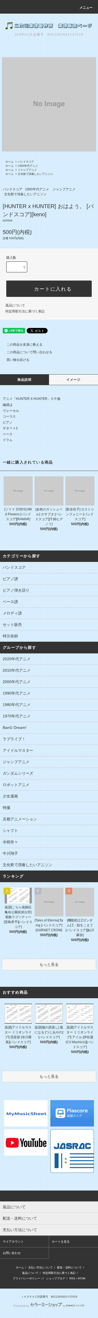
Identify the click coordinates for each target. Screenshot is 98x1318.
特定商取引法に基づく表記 (25, 311)
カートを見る (61, 1241)
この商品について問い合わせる (29, 352)
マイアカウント (13, 1241)
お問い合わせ (12, 1253)
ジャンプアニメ (27, 169)
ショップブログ (55, 1278)
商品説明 (24, 380)
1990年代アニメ (28, 165)
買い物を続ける (18, 360)
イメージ (73, 380)
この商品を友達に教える (24, 344)
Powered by (21, 1305)
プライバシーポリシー (26, 1278)
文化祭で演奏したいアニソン (35, 173)
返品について (15, 305)
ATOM (81, 1278)
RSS (72, 1278)
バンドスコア (26, 161)
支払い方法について (40, 1267)
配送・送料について (69, 1267)
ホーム (9, 161)
